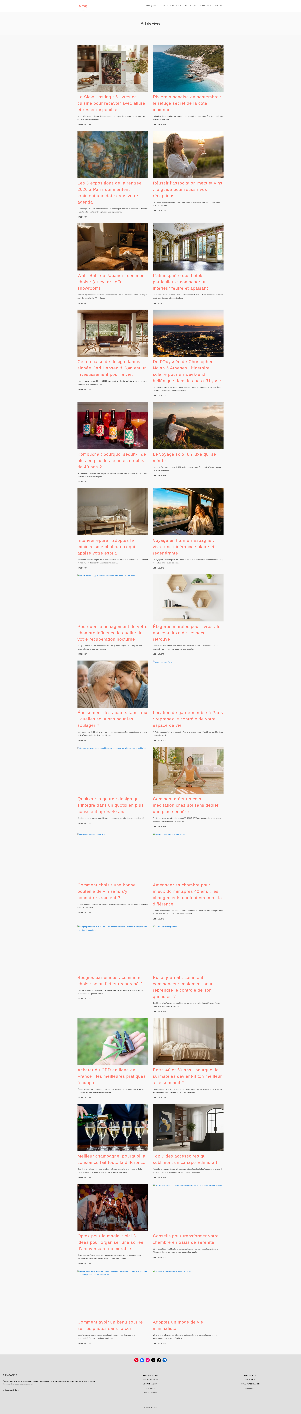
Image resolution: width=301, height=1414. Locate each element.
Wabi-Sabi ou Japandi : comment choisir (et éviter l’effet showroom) (111, 282)
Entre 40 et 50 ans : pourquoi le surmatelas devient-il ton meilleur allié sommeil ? (187, 1076)
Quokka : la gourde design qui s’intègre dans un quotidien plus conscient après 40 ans (110, 805)
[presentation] (112, 68)
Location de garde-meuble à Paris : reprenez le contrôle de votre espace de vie (188, 719)
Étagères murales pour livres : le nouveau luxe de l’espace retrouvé (186, 633)
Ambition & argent (150, 1384)
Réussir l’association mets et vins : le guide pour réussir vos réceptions (187, 189)
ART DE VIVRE (191, 6)
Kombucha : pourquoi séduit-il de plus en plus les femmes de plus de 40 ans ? (111, 460)
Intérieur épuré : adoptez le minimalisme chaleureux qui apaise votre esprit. (106, 546)
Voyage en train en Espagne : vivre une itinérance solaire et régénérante (183, 546)
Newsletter (250, 1380)
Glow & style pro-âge (150, 1380)
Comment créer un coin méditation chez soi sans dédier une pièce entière (186, 805)
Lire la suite (84, 124)
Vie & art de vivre (150, 1392)
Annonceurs (250, 1388)
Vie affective (150, 1388)
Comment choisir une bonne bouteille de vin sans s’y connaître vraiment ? (106, 891)
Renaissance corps (150, 1375)
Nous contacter (250, 1375)
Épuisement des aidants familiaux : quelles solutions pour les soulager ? (112, 719)
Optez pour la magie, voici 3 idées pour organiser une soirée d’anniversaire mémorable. (110, 1242)
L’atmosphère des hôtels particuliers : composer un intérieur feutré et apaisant (180, 282)
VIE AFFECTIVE (205, 6)
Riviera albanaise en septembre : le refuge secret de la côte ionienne (187, 103)
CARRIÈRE (218, 6)
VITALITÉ (161, 6)
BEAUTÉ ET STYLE (175, 6)
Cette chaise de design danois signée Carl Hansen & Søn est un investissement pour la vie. (112, 368)
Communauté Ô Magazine (250, 1384)
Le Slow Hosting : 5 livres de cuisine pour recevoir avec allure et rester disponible (111, 103)
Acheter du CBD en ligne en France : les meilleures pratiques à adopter (111, 1076)
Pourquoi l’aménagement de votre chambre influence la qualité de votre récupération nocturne (112, 633)
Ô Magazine (151, 6)
